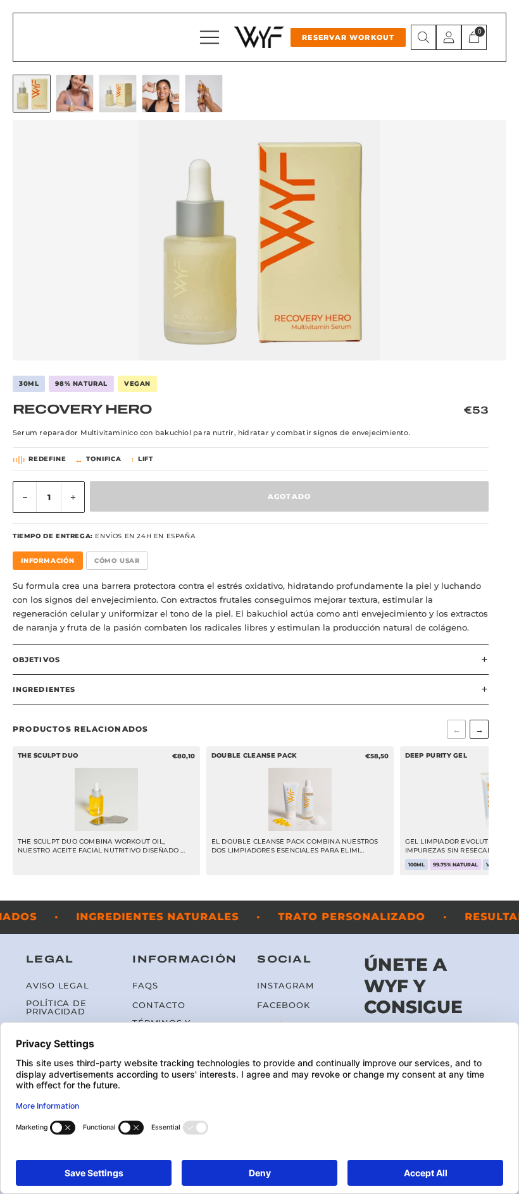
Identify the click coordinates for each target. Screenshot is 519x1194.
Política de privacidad (56, 1007)
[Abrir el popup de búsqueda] (423, 37)
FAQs (145, 986)
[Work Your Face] (259, 37)
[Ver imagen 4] (161, 94)
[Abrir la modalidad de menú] (209, 37)
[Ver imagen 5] (204, 94)
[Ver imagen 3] (118, 94)
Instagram (285, 986)
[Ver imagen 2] (75, 94)
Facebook (283, 1005)
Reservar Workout (348, 37)
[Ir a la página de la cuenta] (448, 37)
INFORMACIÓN (48, 561)
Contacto (158, 1005)
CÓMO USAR (117, 561)
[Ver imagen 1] (32, 94)
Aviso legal (57, 986)
